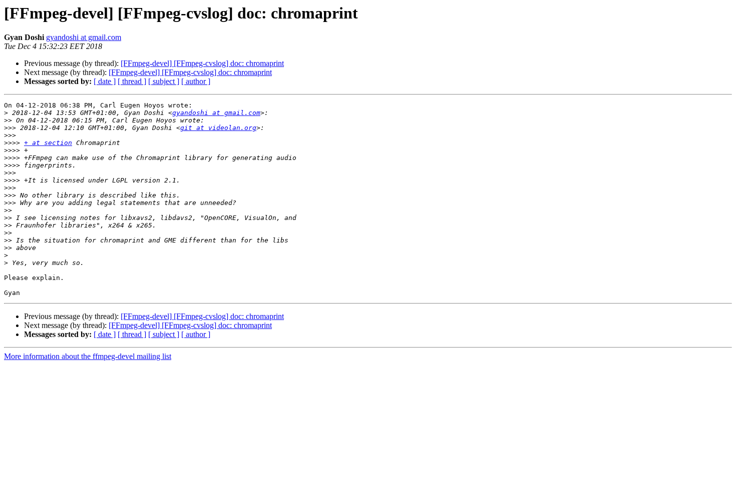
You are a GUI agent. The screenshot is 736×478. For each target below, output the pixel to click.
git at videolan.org (218, 128)
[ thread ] (132, 81)
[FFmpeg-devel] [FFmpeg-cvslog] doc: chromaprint (202, 63)
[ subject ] (163, 81)
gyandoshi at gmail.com (83, 37)
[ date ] (105, 81)
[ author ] (195, 81)
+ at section (48, 142)
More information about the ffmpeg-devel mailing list (87, 356)
